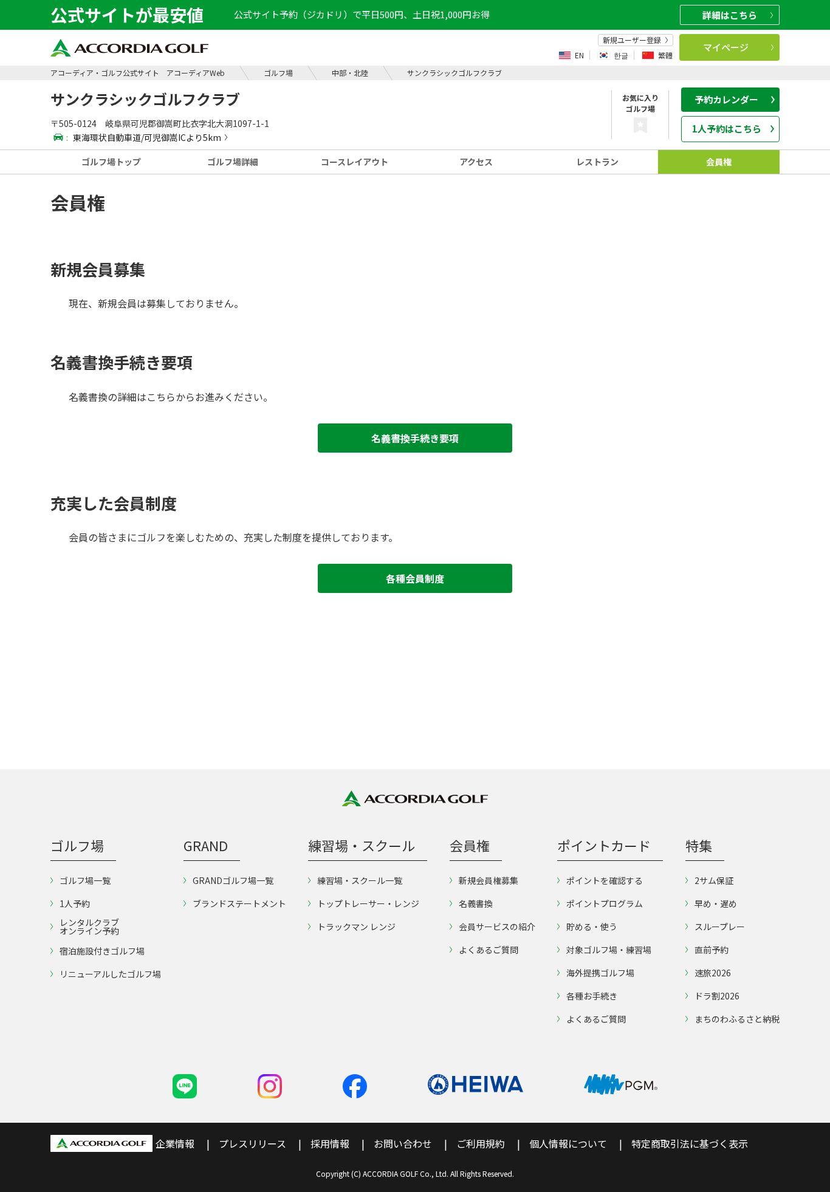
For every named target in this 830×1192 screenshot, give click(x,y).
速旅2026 (713, 972)
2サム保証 (714, 880)
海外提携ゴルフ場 (600, 972)
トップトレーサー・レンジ (368, 903)
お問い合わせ (403, 1143)
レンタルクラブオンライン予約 (89, 926)
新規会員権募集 (488, 880)
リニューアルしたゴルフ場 (110, 974)
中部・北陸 (350, 72)
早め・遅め (716, 903)
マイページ (726, 47)
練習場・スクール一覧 (359, 880)
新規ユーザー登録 (632, 40)
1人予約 (75, 903)
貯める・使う (591, 926)
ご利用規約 (480, 1143)
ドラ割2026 (717, 996)
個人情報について (568, 1143)
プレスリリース (252, 1143)
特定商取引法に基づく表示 (689, 1143)
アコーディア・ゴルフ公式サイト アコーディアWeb (137, 72)
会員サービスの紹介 (497, 926)
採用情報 (329, 1143)
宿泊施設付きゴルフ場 (102, 951)
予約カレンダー (726, 99)
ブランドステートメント (239, 903)
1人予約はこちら (726, 128)
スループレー (720, 926)
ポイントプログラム (604, 903)
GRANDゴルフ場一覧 (233, 880)
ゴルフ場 (278, 72)
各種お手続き (591, 996)
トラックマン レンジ (356, 926)
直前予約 (712, 949)
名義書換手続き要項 (415, 438)
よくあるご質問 (488, 949)
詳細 (729, 15)
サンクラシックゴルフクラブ (454, 72)
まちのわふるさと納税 (737, 1019)
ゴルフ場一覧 (85, 880)
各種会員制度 (415, 578)
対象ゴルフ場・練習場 (608, 949)
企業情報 (175, 1143)
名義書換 (476, 903)
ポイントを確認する (604, 880)
